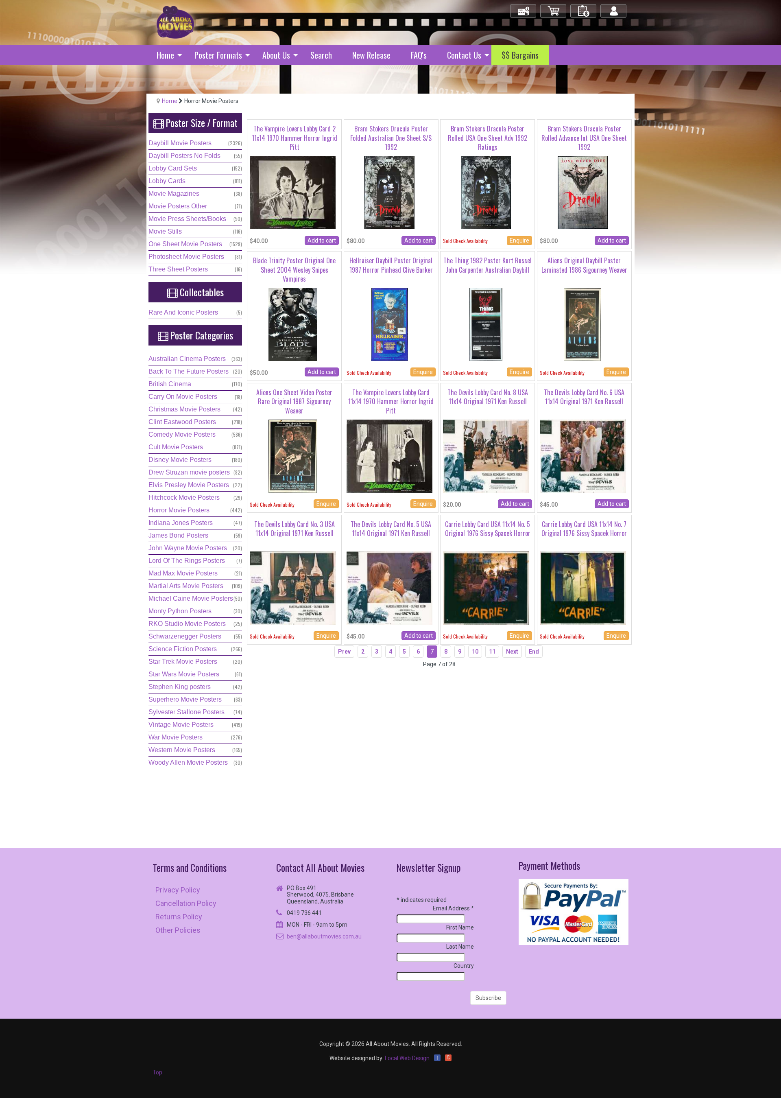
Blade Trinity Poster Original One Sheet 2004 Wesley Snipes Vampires (294, 270)
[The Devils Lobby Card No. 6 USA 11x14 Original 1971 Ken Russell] (583, 456)
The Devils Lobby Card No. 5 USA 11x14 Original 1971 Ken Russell (391, 528)
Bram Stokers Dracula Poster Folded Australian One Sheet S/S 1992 (391, 138)
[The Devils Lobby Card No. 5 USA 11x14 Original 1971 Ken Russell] (389, 587)
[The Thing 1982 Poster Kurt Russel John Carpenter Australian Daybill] (485, 324)
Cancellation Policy (185, 903)
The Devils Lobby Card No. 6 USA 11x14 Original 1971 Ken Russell (584, 396)
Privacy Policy (177, 890)
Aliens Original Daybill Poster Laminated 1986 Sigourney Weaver (584, 265)
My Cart (553, 7)
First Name (460, 927)
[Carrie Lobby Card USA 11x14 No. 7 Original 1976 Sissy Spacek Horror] (583, 587)
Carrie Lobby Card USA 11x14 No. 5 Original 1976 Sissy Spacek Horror (487, 528)
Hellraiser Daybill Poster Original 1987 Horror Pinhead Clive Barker (391, 265)
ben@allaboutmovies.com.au (324, 936)
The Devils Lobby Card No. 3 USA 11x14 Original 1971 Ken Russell (294, 528)
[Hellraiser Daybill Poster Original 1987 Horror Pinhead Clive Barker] (389, 324)
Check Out (524, 7)
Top (157, 1072)
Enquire (519, 240)
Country (464, 965)
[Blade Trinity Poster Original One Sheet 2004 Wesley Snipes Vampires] (292, 324)
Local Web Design (407, 1058)
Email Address (453, 908)
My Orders (584, 7)
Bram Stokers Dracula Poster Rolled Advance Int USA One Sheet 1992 (584, 138)
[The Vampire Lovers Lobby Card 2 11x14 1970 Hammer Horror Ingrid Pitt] (293, 192)
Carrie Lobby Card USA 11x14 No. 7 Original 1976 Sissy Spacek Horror (584, 528)
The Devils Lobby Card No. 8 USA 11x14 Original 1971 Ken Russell (487, 396)
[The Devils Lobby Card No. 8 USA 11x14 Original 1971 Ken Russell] (486, 456)
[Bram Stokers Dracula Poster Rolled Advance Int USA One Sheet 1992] (583, 192)
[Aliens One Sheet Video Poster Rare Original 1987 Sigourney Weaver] (292, 456)
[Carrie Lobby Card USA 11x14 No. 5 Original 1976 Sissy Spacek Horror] (486, 587)
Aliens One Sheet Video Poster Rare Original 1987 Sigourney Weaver (294, 401)
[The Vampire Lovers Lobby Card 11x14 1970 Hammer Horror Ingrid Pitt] (389, 456)
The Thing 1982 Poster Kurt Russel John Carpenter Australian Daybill (487, 265)
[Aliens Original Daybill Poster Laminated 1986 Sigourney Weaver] (582, 324)
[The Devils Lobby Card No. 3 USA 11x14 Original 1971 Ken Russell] (293, 587)
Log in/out (614, 7)
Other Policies (178, 930)
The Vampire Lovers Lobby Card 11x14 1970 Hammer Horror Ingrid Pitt (391, 401)
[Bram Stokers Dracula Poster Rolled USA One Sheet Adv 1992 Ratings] (486, 192)
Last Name (460, 946)
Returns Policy (178, 916)
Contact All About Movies (320, 867)
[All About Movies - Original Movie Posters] (175, 22)
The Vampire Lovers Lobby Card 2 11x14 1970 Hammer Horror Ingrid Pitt (294, 138)
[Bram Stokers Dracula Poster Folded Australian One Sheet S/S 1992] (389, 192)
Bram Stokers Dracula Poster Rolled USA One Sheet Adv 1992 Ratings (487, 138)
